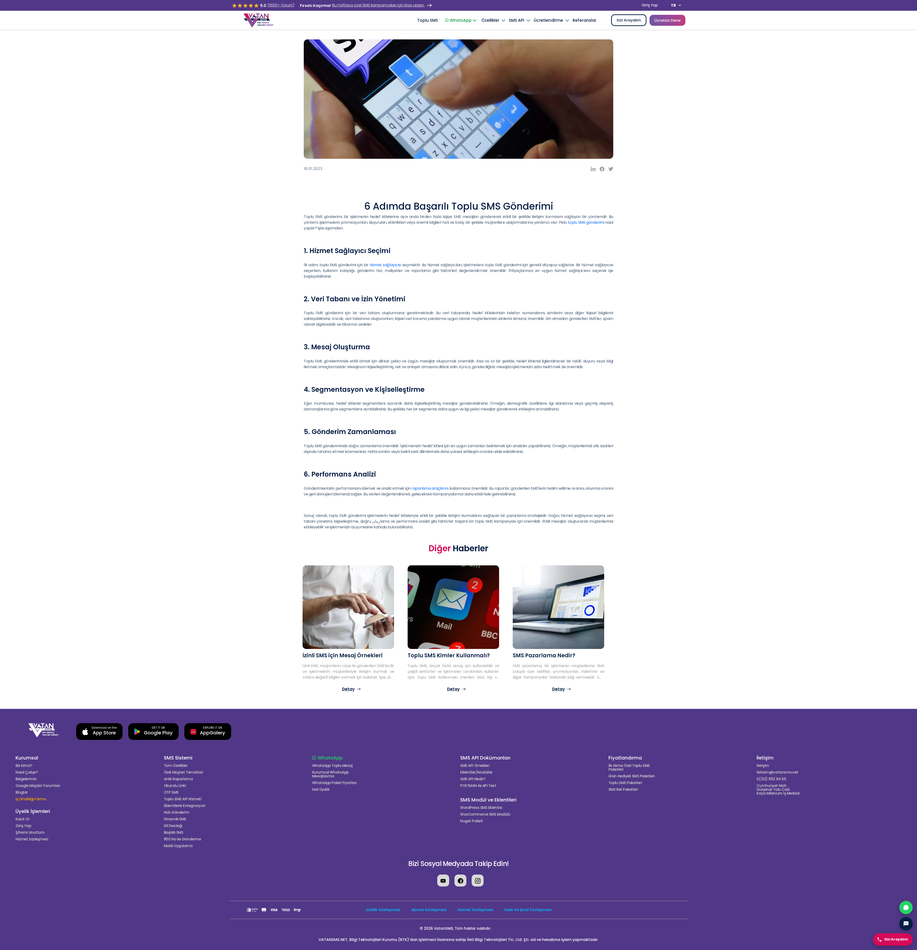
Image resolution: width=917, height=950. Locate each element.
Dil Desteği (173, 826)
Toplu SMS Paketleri (625, 783)
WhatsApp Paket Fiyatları (334, 783)
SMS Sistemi (178, 757)
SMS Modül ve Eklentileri (488, 799)
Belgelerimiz (26, 779)
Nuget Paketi (471, 821)
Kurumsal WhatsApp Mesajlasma (330, 774)
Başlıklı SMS (173, 832)
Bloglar (22, 792)
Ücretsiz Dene (667, 20)
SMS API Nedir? (472, 779)
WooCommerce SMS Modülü (485, 814)
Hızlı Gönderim (176, 812)
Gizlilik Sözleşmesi (383, 910)
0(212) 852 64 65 (771, 779)
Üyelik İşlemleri (33, 811)
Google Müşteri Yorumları (38, 786)
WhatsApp (329, 757)
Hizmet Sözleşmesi (32, 839)
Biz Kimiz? (24, 766)
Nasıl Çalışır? (27, 772)
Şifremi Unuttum (30, 832)
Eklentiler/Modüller (476, 772)
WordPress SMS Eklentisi (481, 808)
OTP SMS (171, 792)
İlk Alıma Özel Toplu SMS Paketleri (629, 767)
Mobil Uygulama (178, 846)
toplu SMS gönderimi (586, 222)
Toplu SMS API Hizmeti (183, 799)
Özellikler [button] (490, 20)
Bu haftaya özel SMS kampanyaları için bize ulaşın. (378, 5)
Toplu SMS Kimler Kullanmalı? (449, 655)
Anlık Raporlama (178, 779)
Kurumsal (27, 757)
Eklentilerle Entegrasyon (185, 806)
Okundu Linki (175, 786)
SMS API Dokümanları (485, 757)
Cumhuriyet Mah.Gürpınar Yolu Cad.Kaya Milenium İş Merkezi (778, 789)
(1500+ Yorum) (280, 5)
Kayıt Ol (22, 819)
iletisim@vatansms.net (777, 772)
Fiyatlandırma (625, 757)
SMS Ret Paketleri (623, 789)
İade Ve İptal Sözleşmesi (527, 910)
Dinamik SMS (175, 819)
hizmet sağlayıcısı (385, 265)
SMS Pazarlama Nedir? (544, 655)
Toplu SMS (427, 20)
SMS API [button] (516, 20)
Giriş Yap (650, 5)
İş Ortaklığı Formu (31, 799)
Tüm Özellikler (176, 766)
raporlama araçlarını (429, 488)
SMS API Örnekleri (474, 766)
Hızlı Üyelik (321, 789)
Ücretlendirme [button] (548, 20)
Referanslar (584, 20)
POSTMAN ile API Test (478, 786)
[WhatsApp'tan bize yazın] (906, 907)
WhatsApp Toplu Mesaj (332, 766)
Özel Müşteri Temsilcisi (183, 772)
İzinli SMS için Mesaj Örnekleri (343, 655)
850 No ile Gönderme (182, 839)
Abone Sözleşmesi (429, 910)
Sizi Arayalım (629, 20)
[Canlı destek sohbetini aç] (906, 923)
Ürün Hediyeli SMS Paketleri (631, 776)
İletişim (765, 757)
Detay (348, 689)
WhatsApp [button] (461, 20)
